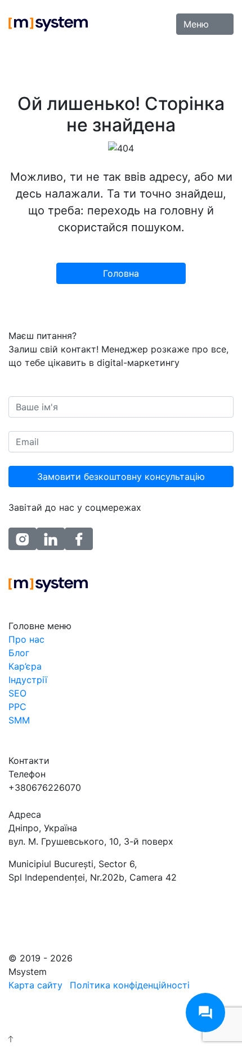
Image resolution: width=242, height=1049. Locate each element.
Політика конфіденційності (130, 985)
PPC (17, 706)
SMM (19, 720)
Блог (18, 652)
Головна (121, 273)
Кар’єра (25, 666)
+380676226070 (44, 787)
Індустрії (27, 679)
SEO (17, 693)
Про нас (26, 639)
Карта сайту (35, 985)
